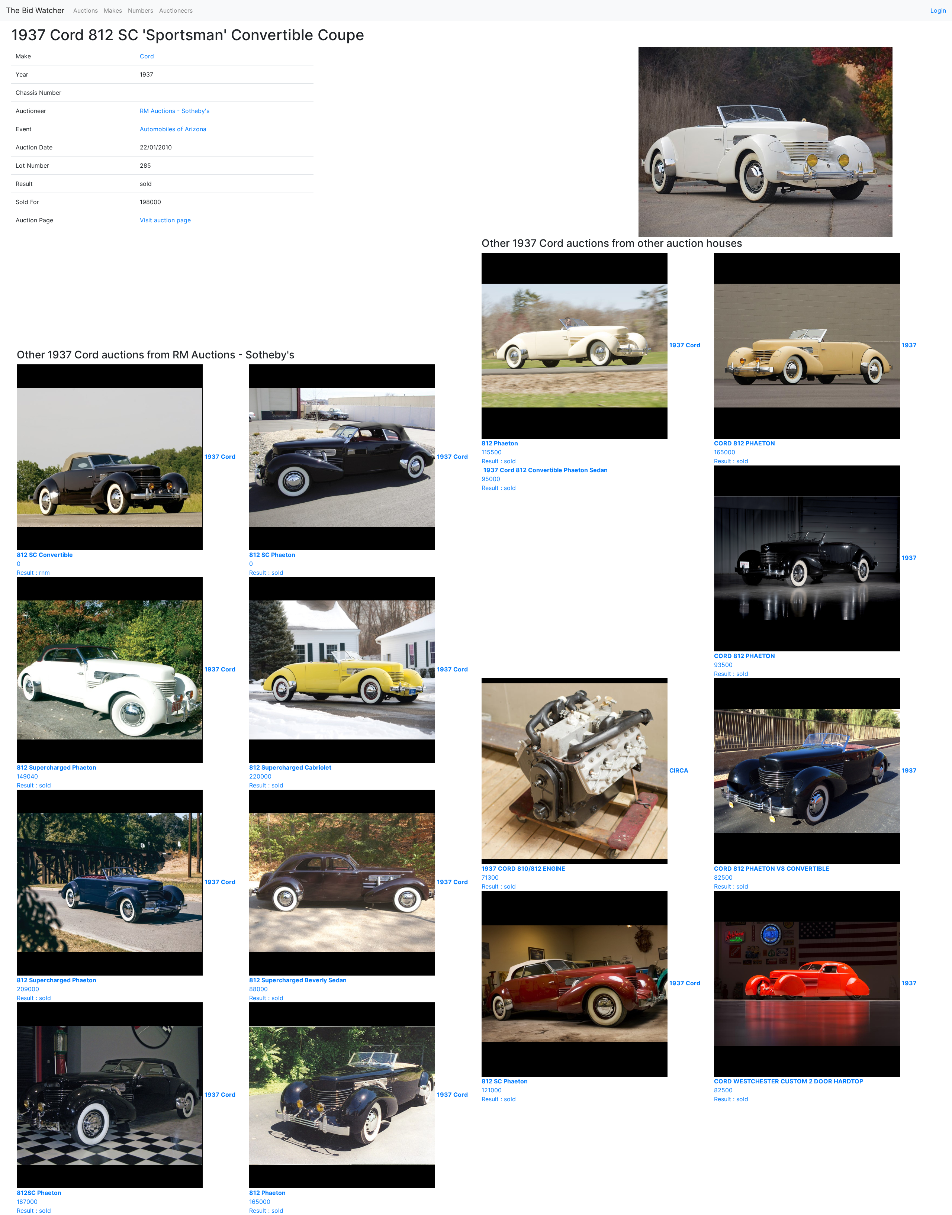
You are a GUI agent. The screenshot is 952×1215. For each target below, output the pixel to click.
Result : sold (545, 479)
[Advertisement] (243, 293)
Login (938, 10)
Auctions (85, 10)
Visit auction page (165, 220)
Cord (147, 56)
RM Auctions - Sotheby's (174, 111)
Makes (113, 10)
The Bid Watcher (35, 10)
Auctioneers (176, 10)
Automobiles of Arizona (173, 129)
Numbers (140, 10)
